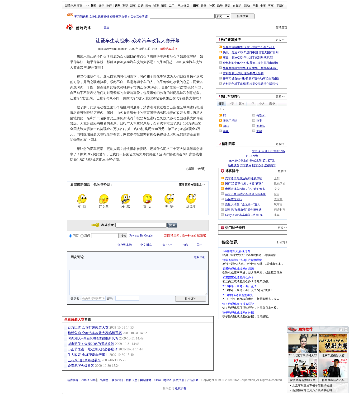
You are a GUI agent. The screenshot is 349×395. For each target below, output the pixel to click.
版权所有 (180, 388)
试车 (156, 5)
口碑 (141, 5)
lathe (276, 194)
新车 (133, 5)
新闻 (87, 235)
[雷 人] (147, 199)
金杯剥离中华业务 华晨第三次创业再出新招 (250, 63)
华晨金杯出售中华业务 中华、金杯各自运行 (250, 68)
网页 (76, 235)
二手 (171, 5)
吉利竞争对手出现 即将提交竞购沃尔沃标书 (250, 83)
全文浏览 (146, 244)
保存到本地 (125, 244)
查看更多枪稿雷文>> (192, 184)
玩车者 (278, 204)
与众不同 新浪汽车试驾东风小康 (245, 194)
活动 (247, 5)
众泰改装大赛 (74, 319)
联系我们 (117, 380)
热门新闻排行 (231, 40)
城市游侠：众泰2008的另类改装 (91, 344)
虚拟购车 (270, 165)
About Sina (88, 380)
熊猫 (259, 131)
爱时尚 (278, 199)
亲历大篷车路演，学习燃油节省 (245, 189)
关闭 (199, 244)
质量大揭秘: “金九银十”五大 (242, 204)
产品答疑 (192, 380)
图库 (164, 5)
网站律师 (145, 380)
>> (87, 5)
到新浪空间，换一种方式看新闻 (185, 235)
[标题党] (191, 199)
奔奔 (226, 131)
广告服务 (103, 380)
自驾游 (237, 5)
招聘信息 (131, 380)
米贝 (201, 169)
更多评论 (199, 257)
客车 (271, 5)
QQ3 (226, 126)
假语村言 (279, 209)
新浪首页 (281, 27)
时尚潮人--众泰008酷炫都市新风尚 (93, 338)
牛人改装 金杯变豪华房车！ (88, 355)
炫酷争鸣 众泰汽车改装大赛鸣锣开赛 (95, 333)
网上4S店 (183, 5)
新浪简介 (73, 380)
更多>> (280, 40)
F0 (224, 115)
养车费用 (245, 165)
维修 (204, 5)
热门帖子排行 (235, 227)
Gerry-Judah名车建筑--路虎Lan (244, 215)
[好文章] (103, 199)
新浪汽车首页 (73, 5)
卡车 (263, 5)
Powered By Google (140, 235)
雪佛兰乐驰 (230, 120)
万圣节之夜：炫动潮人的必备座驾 (93, 349)
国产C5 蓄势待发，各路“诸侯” (244, 183)
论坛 (220, 5)
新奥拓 (260, 126)
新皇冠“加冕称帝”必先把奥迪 (243, 209)
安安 (277, 189)
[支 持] (82, 199)
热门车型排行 (231, 96)
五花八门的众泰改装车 (84, 360)
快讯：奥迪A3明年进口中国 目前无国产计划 (250, 52)
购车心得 (258, 165)
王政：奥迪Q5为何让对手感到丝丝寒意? (248, 57)
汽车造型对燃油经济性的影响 (243, 178)
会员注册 (178, 380)
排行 (109, 5)
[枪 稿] (125, 199)
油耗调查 (233, 165)
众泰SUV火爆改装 (81, 365)
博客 (228, 5)
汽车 (133, 62)
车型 (125, 5)
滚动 (101, 5)
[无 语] (169, 199)
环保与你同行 (233, 199)
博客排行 (232, 171)
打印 (185, 244)
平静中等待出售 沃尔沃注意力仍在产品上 (249, 47)
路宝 (259, 120)
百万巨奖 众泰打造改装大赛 (88, 327)
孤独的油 (279, 183)
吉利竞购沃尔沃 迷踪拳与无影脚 (243, 73)
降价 (148, 5)
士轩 (277, 178)
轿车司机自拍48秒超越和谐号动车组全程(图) (251, 78)
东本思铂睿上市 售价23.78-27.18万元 (252, 160)
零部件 (280, 5)
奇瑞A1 (261, 115)
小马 (277, 215)
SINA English (162, 380)
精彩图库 (228, 144)
